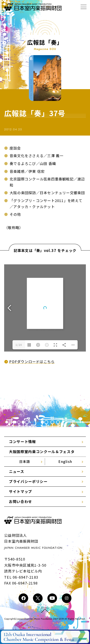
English (65, 461)
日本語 (24, 461)
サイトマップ (20, 491)
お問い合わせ (20, 501)
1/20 (19, 345)
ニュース (16, 471)
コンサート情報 (22, 441)
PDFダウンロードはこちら (32, 361)
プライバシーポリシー (28, 481)
